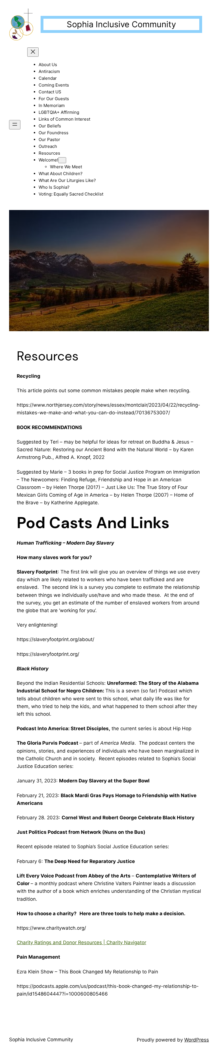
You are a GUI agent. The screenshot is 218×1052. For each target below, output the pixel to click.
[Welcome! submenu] (62, 160)
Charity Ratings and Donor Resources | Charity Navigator (81, 942)
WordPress (196, 1040)
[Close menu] (33, 52)
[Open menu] (14, 124)
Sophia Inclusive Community (121, 24)
